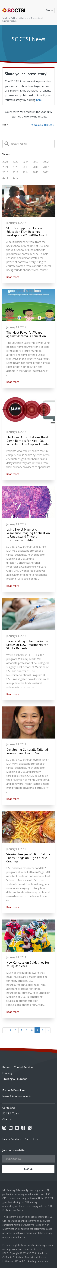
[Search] (7, 144)
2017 (46, 167)
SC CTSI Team (10, 1113)
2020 (15, 167)
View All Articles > (43, 125)
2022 (46, 162)
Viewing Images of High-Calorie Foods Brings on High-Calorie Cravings (28, 857)
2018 (35, 167)
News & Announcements (17, 1096)
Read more (12, 277)
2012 (46, 172)
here (39, 100)
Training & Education (14, 1079)
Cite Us (6, 1119)
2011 (5, 177)
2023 (35, 162)
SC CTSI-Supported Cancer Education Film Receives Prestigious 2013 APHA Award (26, 231)
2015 (15, 172)
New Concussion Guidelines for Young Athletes (27, 964)
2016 (5, 172)
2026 (5, 162)
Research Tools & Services (17, 1067)
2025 (15, 162)
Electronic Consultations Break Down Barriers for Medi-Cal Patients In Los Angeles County (27, 440)
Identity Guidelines (11, 1139)
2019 (25, 167)
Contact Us (8, 1107)
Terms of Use (32, 1139)
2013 (35, 172)
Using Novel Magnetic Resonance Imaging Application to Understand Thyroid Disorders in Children (28, 535)
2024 (25, 162)
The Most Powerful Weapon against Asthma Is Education (26, 334)
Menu (49, 10)
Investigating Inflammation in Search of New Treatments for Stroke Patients (27, 644)
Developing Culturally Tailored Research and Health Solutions (27, 751)
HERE (5, 1253)
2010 (15, 177)
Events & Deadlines (13, 1090)
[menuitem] (28, 1066)
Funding (7, 1073)
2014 (25, 172)
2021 (5, 167)
